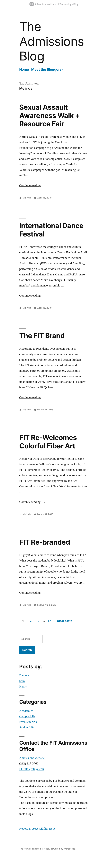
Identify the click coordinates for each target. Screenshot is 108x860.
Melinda (27, 197)
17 (49, 621)
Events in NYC (28, 722)
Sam (22, 681)
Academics (26, 711)
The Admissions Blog (51, 41)
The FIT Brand (42, 335)
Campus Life (27, 716)
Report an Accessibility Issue (37, 829)
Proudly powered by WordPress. (59, 848)
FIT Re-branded (44, 542)
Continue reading (32, 185)
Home (24, 69)
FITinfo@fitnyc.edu (31, 769)
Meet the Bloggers (46, 69)
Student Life (26, 727)
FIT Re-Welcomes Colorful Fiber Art (48, 441)
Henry (23, 686)
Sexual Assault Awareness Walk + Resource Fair (49, 115)
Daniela (24, 675)
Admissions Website (32, 758)
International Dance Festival (51, 229)
